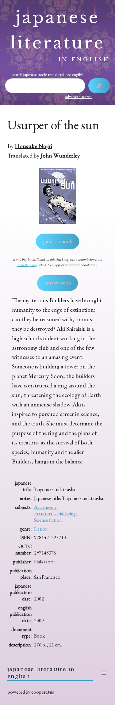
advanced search (78, 96)
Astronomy (45, 507)
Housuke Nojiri (33, 146)
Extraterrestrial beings (56, 513)
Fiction (41, 529)
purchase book (57, 241)
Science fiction (48, 520)
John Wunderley (60, 155)
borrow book (57, 283)
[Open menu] (104, 673)
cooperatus (42, 692)
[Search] (99, 85)
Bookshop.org (27, 265)
